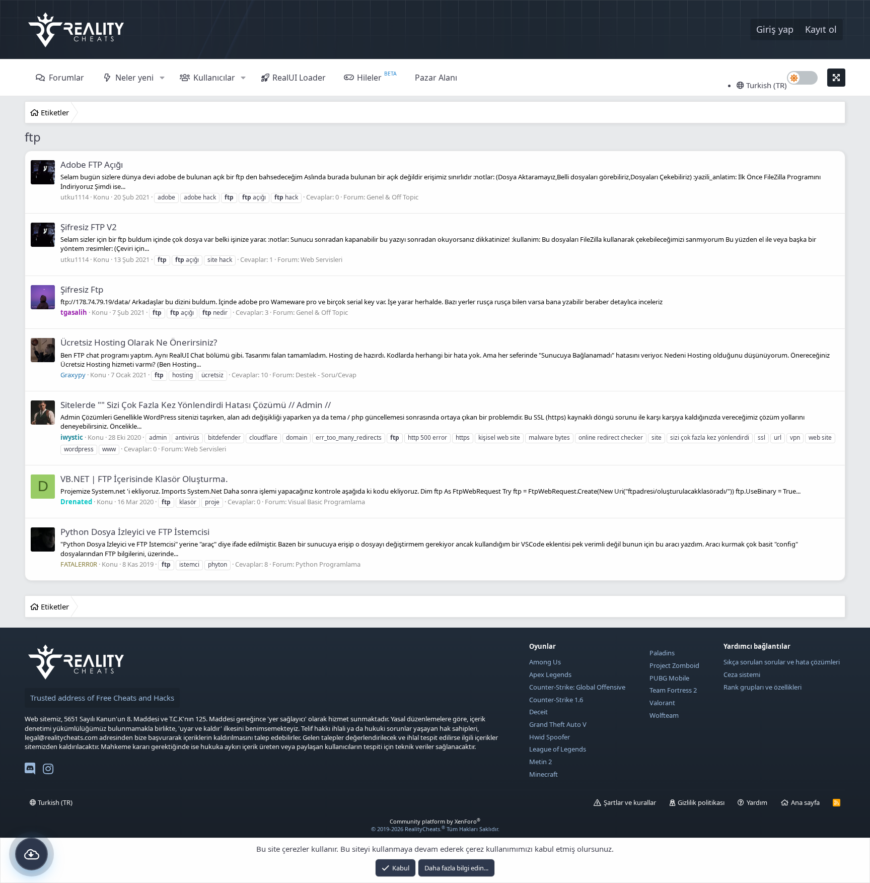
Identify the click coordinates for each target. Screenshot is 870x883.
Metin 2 (540, 761)
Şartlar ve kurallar (630, 802)
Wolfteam (664, 715)
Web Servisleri (321, 259)
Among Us (545, 661)
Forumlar (66, 77)
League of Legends (557, 749)
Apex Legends (550, 674)
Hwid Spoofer (549, 736)
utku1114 (74, 196)
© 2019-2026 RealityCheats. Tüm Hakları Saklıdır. (435, 829)
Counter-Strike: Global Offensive (577, 687)
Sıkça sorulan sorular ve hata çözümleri (781, 661)
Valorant (662, 702)
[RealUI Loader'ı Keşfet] (31, 854)
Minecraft (543, 774)
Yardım (757, 802)
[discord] (30, 770)
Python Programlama (328, 564)
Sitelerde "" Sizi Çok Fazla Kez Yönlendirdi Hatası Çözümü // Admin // (195, 405)
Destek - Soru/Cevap (326, 374)
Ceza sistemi (741, 674)
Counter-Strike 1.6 (556, 699)
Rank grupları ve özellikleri (762, 687)
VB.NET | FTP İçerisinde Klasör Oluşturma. (144, 479)
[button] (162, 77)
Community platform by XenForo (435, 821)
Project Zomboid (674, 665)
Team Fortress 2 (673, 690)
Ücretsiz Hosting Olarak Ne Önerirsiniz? (138, 342)
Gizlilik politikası (701, 802)
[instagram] (48, 770)
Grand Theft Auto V (558, 724)
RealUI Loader (299, 77)
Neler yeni (134, 77)
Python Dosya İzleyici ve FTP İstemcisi (134, 531)
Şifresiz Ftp (81, 289)
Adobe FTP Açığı (91, 164)
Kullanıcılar (214, 77)
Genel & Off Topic (392, 196)
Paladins (662, 652)
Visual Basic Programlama (326, 501)
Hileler (369, 77)
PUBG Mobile (669, 678)
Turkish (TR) (765, 85)
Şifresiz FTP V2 (88, 227)
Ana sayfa (805, 802)
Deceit (538, 711)
